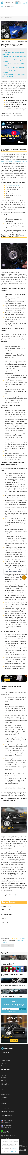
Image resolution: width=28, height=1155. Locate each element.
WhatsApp (6, 1131)
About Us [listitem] (3, 1058)
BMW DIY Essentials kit (7, 161)
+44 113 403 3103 (7, 1126)
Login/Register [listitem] (4, 1075)
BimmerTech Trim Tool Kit (12, 185)
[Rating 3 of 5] (14, 938)
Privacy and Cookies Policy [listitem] (7, 1111)
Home (2, 17)
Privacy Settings (12, 1151)
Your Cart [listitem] (3, 1077)
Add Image (22, 938)
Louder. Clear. (14, 1021)
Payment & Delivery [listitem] (5, 1092)
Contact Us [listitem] (4, 1063)
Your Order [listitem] (3, 1080)
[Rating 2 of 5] (13, 938)
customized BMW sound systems (18, 896)
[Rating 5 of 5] (17, 938)
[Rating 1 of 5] (11, 938)
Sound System (14, 1017)
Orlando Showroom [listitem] (5, 1060)
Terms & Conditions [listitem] (5, 1109)
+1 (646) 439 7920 (8, 1120)
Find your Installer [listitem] (5, 1094)
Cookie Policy (14, 1148)
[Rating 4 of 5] (15, 938)
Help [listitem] (2, 1089)
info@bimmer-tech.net (9, 1135)
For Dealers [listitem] (3, 1097)
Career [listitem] (2, 1066)
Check (22, 1009)
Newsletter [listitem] (3, 1099)
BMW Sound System (6, 41)
